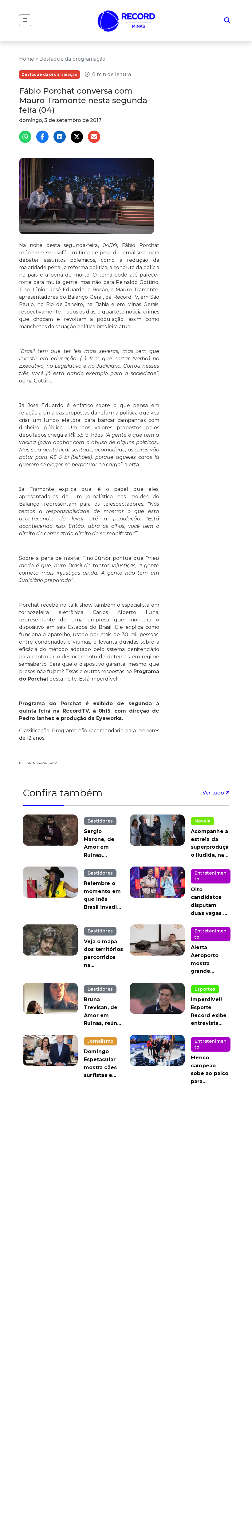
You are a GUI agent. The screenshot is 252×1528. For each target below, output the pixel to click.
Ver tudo (214, 793)
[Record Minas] (126, 20)
